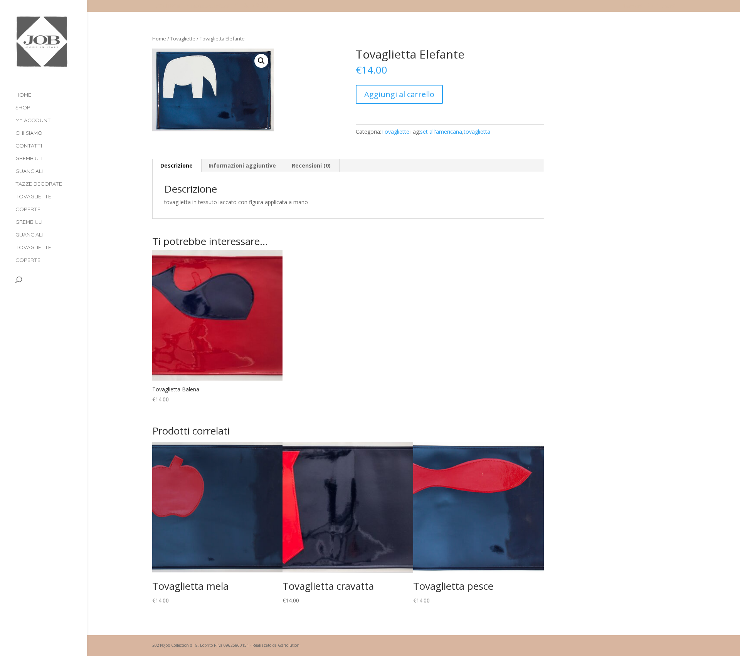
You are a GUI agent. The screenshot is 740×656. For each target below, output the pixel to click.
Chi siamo (28, 133)
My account (631, 6)
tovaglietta (477, 131)
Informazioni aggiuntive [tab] (242, 165)
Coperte (27, 209)
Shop (22, 108)
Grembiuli (28, 159)
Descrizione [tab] (176, 165)
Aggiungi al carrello (399, 94)
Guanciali (29, 171)
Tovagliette (33, 197)
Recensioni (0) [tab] (311, 165)
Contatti (28, 146)
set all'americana (441, 131)
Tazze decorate (38, 184)
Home (23, 95)
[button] (261, 61)
